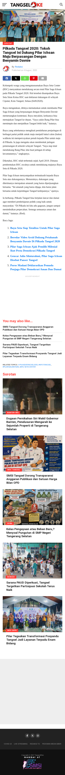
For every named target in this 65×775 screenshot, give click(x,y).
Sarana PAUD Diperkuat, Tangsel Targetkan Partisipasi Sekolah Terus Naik (27, 346)
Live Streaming (21, 744)
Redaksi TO (35, 744)
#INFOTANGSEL (45, 365)
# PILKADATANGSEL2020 (28, 365)
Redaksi (19, 66)
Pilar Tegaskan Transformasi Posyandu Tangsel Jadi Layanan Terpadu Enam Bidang (32, 355)
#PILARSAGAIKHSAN (11, 367)
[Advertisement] (32, 298)
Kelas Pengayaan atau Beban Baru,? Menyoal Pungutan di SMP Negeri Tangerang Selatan (28, 337)
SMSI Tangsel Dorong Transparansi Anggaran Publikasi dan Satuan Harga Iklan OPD (28, 328)
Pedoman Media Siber (51, 744)
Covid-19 (8, 744)
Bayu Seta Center (28, 367)
